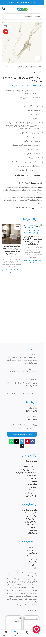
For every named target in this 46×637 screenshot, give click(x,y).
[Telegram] (22, 441)
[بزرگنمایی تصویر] (37, 58)
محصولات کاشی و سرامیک (26, 66)
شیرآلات (34, 567)
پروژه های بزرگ (31, 478)
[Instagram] (22, 446)
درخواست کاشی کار (30, 475)
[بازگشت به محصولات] (37, 72)
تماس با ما (33, 490)
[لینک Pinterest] (23, 208)
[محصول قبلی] (40, 72)
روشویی (34, 559)
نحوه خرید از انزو (31, 493)
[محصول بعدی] (34, 72)
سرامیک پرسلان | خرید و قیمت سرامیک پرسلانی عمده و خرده (33, 252)
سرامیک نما (33, 553)
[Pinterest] (27, 441)
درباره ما (34, 487)
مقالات (34, 481)
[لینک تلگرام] (17, 208)
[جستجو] (4, 16)
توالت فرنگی (32, 562)
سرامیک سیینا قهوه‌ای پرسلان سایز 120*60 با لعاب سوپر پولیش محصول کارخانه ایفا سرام (11, 250)
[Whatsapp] (11, 441)
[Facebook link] (29, 208)
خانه (40, 66)
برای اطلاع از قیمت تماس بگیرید (27, 85)
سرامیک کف (9, 66)
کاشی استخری (32, 550)
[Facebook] (32, 441)
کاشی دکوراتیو (32, 547)
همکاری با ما (32, 484)
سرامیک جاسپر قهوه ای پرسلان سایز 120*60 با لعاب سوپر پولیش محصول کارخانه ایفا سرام (32, 240)
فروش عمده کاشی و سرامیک (26, 472)
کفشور (34, 564)
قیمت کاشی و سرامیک (28, 470)
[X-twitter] (16, 441)
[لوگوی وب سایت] (22, 9)
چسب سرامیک (31, 556)
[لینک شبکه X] (26, 208)
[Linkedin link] (20, 208)
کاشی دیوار (32, 257)
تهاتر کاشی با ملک (30, 467)
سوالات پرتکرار (31, 495)
